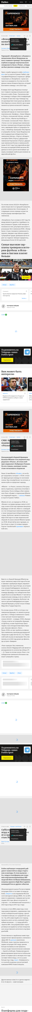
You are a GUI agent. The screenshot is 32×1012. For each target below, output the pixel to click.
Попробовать (14, 48)
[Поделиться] (27, 35)
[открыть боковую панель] (25, 2)
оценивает (19, 526)
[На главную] (4, 2)
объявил (19, 473)
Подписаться (7, 360)
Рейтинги (22, 6)
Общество (5, 393)
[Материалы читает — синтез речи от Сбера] (24, 35)
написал (22, 495)
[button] (30, 2)
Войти (21, 2)
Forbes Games (10, 6)
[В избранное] (30, 35)
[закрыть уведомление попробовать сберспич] (24, 40)
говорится (8, 927)
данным (13, 1001)
